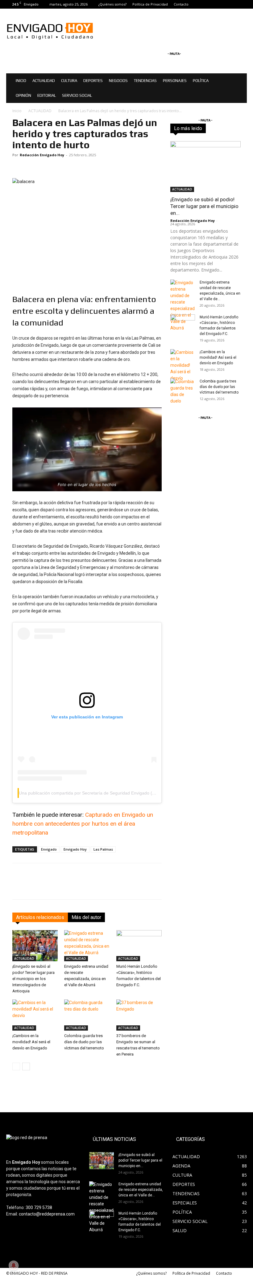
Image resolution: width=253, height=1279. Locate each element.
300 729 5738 (39, 1207)
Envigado (49, 849)
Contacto (181, 4)
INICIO (21, 80)
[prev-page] (16, 1066)
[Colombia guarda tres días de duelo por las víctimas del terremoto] (87, 1015)
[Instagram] (232, 4)
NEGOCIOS (118, 80)
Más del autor (86, 917)
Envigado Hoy (75, 849)
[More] (221, 887)
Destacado (231, 126)
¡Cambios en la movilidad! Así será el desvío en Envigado (31, 1041)
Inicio (17, 110)
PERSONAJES (175, 80)
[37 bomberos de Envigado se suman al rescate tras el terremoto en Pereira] (139, 1015)
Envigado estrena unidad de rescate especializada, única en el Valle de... (140, 1189)
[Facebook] (221, 4)
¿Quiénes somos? (112, 4)
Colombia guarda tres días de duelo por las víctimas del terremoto (84, 1041)
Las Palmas (103, 849)
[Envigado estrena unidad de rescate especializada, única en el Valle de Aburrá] (87, 945)
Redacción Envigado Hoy (42, 155)
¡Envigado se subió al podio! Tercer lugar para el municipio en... (204, 206)
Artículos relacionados (40, 917)
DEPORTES (93, 80)
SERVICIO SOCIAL (77, 95)
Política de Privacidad (150, 4)
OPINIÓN (23, 95)
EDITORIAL (46, 95)
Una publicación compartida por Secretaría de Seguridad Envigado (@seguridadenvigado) (107, 793)
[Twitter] (242, 4)
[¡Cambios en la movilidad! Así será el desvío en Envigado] (35, 1015)
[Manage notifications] (14, 1265)
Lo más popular (227, 130)
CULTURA (69, 80)
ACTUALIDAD (43, 80)
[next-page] (26, 1066)
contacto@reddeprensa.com (47, 1214)
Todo (209, 126)
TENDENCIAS (145, 80)
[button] (239, 81)
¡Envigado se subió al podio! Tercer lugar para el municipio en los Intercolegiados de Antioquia (33, 978)
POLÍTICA (201, 80)
